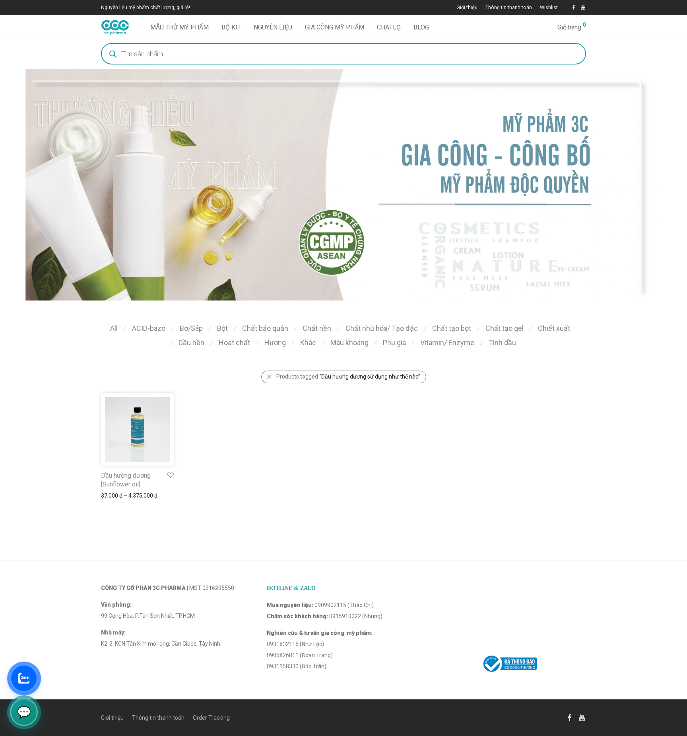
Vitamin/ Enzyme (447, 342)
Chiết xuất (554, 328)
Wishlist (549, 7)
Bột (222, 328)
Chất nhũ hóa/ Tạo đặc (381, 328)
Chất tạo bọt (451, 328)
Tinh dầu (502, 342)
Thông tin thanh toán (508, 7)
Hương (275, 342)
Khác (308, 342)
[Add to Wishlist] (170, 475)
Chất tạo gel (504, 328)
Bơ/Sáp (191, 328)
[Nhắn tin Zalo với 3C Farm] (24, 678)
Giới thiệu (466, 7)
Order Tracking (211, 718)
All (114, 328)
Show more (111, 495)
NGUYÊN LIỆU (273, 27)
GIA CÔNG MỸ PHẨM (334, 27)
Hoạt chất (234, 342)
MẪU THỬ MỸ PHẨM (179, 27)
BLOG (421, 27)
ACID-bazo (148, 328)
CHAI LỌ (389, 27)
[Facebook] (573, 7)
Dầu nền (191, 342)
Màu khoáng (349, 342)
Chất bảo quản (265, 328)
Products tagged (348, 376)
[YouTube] (583, 7)
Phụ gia (394, 342)
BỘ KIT (231, 27)
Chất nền (317, 328)
